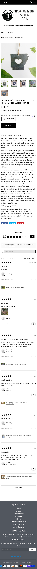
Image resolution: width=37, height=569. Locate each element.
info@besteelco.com (25, 537)
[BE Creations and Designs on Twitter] (12, 557)
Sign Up (32, 549)
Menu (5, 2)
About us (18, 511)
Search (18, 508)
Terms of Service (18, 527)
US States (10, 32)
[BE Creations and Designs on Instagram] (21, 557)
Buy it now (8, 125)
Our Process (18, 516)
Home (2, 32)
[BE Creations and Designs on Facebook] (15, 557)
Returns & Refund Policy (18, 522)
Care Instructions (18, 514)
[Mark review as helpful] (33, 279)
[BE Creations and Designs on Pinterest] (18, 557)
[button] (28, 236)
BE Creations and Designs (12, 562)
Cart (34, 2)
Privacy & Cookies (18, 524)
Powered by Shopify (26, 562)
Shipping (4, 110)
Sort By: (26, 258)
